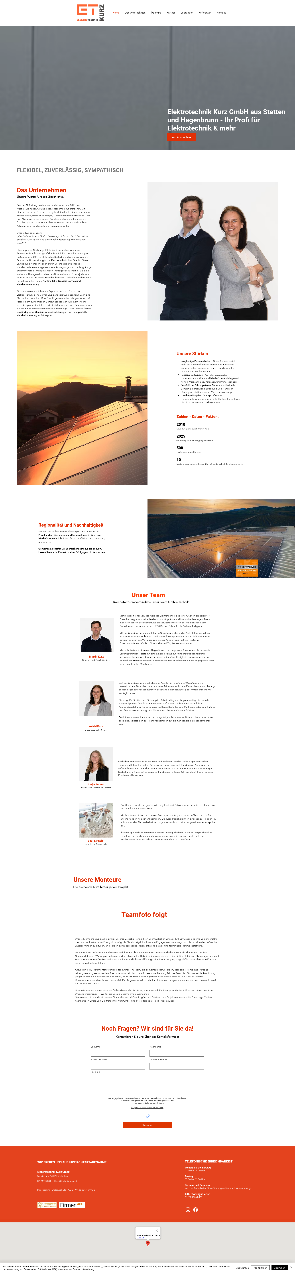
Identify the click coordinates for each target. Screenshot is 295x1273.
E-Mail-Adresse (99, 1059)
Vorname (95, 1047)
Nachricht (96, 1072)
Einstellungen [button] (242, 1267)
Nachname (155, 1047)
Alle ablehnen (260, 1267)
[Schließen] (291, 1268)
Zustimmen (279, 1267)
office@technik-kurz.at (65, 1181)
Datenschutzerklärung (83, 1269)
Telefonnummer (158, 1059)
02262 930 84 (44, 1181)
